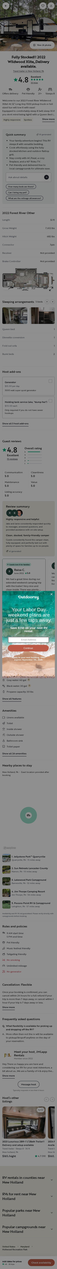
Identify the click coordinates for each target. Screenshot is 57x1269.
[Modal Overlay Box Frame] (28, 634)
